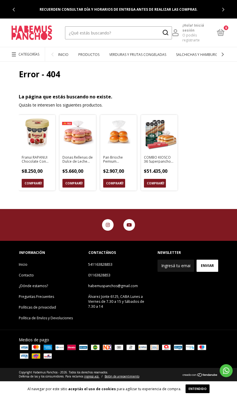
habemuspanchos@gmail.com (113, 285)
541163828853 (100, 264)
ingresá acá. (91, 376)
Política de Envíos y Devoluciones (46, 318)
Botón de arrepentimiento (122, 376)
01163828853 (99, 275)
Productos (88, 54)
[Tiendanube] (200, 375)
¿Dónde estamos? (33, 285)
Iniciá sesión (193, 28)
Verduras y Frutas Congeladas (137, 54)
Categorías (28, 54)
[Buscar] (165, 33)
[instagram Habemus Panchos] (108, 225)
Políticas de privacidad (37, 307)
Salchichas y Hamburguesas (202, 54)
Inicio (63, 54)
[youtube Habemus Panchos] (129, 225)
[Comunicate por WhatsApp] (226, 370)
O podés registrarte (191, 38)
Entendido (197, 389)
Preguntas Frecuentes (36, 296)
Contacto (26, 275)
